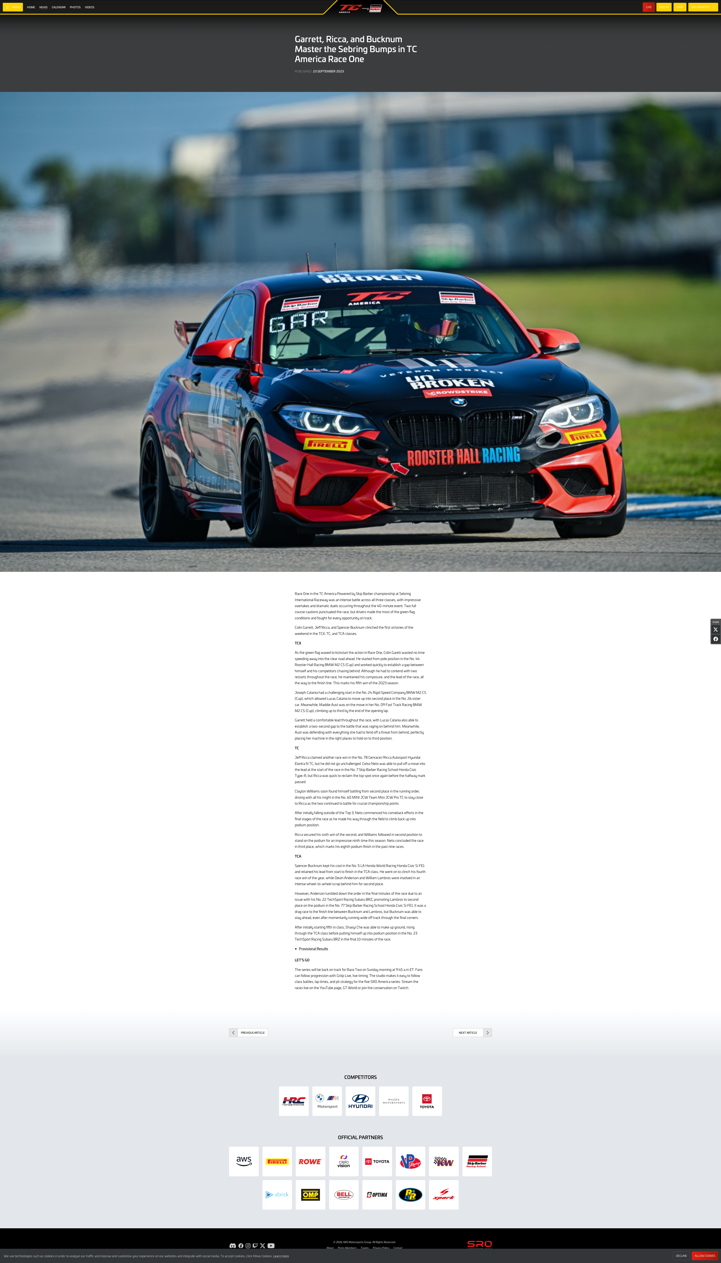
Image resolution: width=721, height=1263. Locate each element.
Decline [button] (681, 1256)
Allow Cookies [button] (705, 1256)
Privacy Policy (381, 1248)
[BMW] (327, 1101)
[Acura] (294, 1101)
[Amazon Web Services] (244, 1161)
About (330, 1248)
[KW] (444, 1161)
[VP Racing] (410, 1161)
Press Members (347, 1248)
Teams (365, 1248)
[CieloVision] (344, 1161)
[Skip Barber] (477, 1161)
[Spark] (444, 1195)
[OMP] (310, 1195)
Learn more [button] (281, 1256)
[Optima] (377, 1195)
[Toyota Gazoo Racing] (427, 1101)
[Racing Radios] (410, 1195)
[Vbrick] (277, 1195)
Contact (398, 1248)
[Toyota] (377, 1161)
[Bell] (344, 1195)
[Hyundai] (360, 1101)
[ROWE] (310, 1161)
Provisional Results (313, 948)
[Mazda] (394, 1101)
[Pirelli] (277, 1161)
